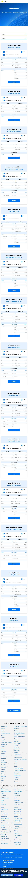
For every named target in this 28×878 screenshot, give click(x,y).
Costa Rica (16, 777)
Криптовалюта (18, 791)
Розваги (16, 833)
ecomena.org (14, 666)
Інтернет (3, 804)
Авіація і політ (4, 813)
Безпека (3, 820)
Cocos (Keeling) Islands (20, 770)
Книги (2, 841)
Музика (16, 807)
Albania (3, 728)
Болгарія (16, 741)
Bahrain (3, 760)
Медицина (17, 795)
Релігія (16, 828)
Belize (2, 771)
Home (2, 793)
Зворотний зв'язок (7, 864)
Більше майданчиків (14, 710)
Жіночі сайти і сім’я (6, 832)
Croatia (16, 779)
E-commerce (4, 789)
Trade (2, 800)
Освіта (16, 816)
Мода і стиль (17, 804)
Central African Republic (20, 759)
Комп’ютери (4, 843)
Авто (2, 811)
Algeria (2, 730)
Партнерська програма (8, 860)
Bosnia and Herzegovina (20, 726)
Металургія (17, 800)
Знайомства (4, 836)
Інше (2, 807)
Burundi (16, 745)
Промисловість (18, 824)
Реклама (16, 826)
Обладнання (17, 813)
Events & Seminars (6, 791)
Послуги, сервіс (18, 818)
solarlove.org (14, 620)
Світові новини (18, 835)
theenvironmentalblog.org (14, 169)
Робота (16, 830)
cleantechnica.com (14, 395)
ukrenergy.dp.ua (14, 211)
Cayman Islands (18, 757)
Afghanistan (4, 726)
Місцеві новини (18, 809)
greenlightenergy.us (14, 131)
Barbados (3, 764)
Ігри (2, 802)
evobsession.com (14, 441)
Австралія (3, 751)
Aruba (2, 749)
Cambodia (16, 748)
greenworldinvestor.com (14, 257)
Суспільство (17, 844)
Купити (14, 82)
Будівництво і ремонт (7, 822)
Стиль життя (17, 840)
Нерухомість (17, 811)
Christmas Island (18, 768)
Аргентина (4, 744)
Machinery (3, 795)
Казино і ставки (5, 838)
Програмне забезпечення (18, 821)
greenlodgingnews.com (14, 529)
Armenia (3, 746)
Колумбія (16, 772)
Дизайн (3, 827)
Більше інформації (7, 875)
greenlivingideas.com (14, 485)
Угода (4, 866)
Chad (15, 761)
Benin (2, 774)
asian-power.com (14, 347)
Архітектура (4, 816)
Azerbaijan (3, 755)
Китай (15, 766)
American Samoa (5, 733)
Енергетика (4, 829)
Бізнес (2, 825)
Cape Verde (17, 754)
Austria (3, 753)
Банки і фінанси (5, 818)
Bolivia (2, 780)
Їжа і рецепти (4, 809)
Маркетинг (17, 793)
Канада (16, 752)
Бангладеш (4, 762)
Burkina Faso (17, 743)
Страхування (17, 842)
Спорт (15, 837)
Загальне (3, 834)
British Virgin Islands (19, 736)
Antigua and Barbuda (6, 742)
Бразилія (16, 730)
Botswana (16, 728)
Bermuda (3, 776)
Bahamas (3, 758)
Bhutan (3, 778)
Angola (3, 737)
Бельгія (3, 769)
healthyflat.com (14, 575)
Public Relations (5, 798)
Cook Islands (17, 775)
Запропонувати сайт (8, 862)
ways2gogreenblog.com (14, 301)
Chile (15, 763)
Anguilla (3, 740)
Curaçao (16, 782)
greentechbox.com (14, 47)
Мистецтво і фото (18, 802)
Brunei (16, 739)
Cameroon (17, 750)
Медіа (15, 798)
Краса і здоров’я (18, 789)
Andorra (3, 735)
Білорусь (3, 767)
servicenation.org (14, 93)
